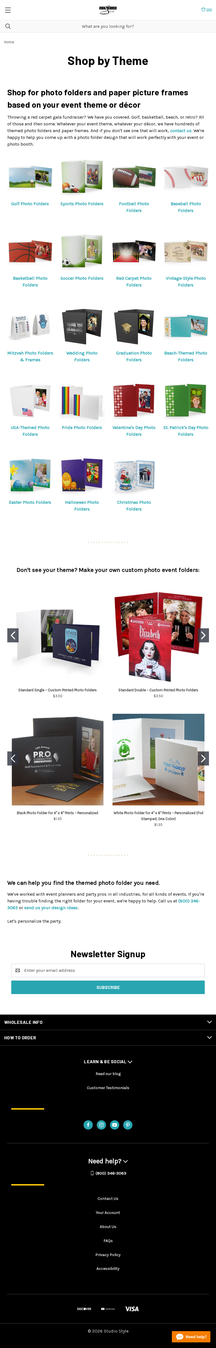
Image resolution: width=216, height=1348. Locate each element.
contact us (181, 130)
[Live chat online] (191, 1336)
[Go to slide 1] (13, 635)
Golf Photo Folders (30, 203)
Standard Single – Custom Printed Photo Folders (57, 690)
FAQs (108, 1240)
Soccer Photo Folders (82, 278)
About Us (108, 1226)
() (209, 10)
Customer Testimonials (108, 1087)
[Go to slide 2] (203, 635)
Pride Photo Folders (82, 427)
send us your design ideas (51, 907)
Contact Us (108, 1198)
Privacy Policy (108, 1254)
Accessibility (108, 1268)
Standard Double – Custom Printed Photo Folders (158, 690)
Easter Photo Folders (30, 502)
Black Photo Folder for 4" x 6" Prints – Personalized (57, 813)
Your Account (108, 1212)
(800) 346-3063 (111, 1173)
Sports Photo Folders (82, 203)
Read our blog (108, 1073)
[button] (30, 177)
